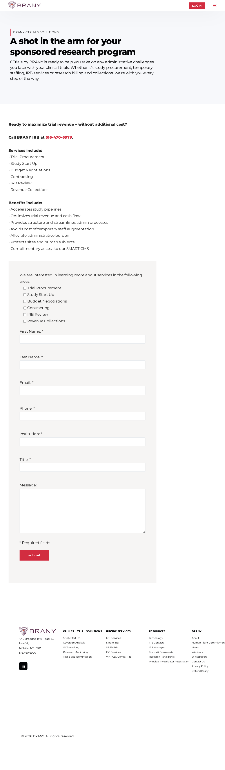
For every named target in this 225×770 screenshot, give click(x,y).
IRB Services (113, 638)
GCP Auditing (71, 647)
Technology (156, 638)
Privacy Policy (200, 666)
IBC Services (113, 652)
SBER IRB (112, 647)
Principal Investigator (161, 661)
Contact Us (198, 661)
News (195, 647)
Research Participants (161, 656)
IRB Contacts (156, 642)
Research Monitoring (75, 652)
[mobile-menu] (213, 5)
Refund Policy (200, 671)
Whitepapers (199, 656)
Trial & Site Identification (77, 656)
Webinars (197, 652)
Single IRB (112, 642)
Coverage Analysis (74, 642)
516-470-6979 (59, 137)
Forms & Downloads (161, 652)
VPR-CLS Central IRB (118, 656)
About (195, 638)
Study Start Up (71, 638)
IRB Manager (157, 647)
